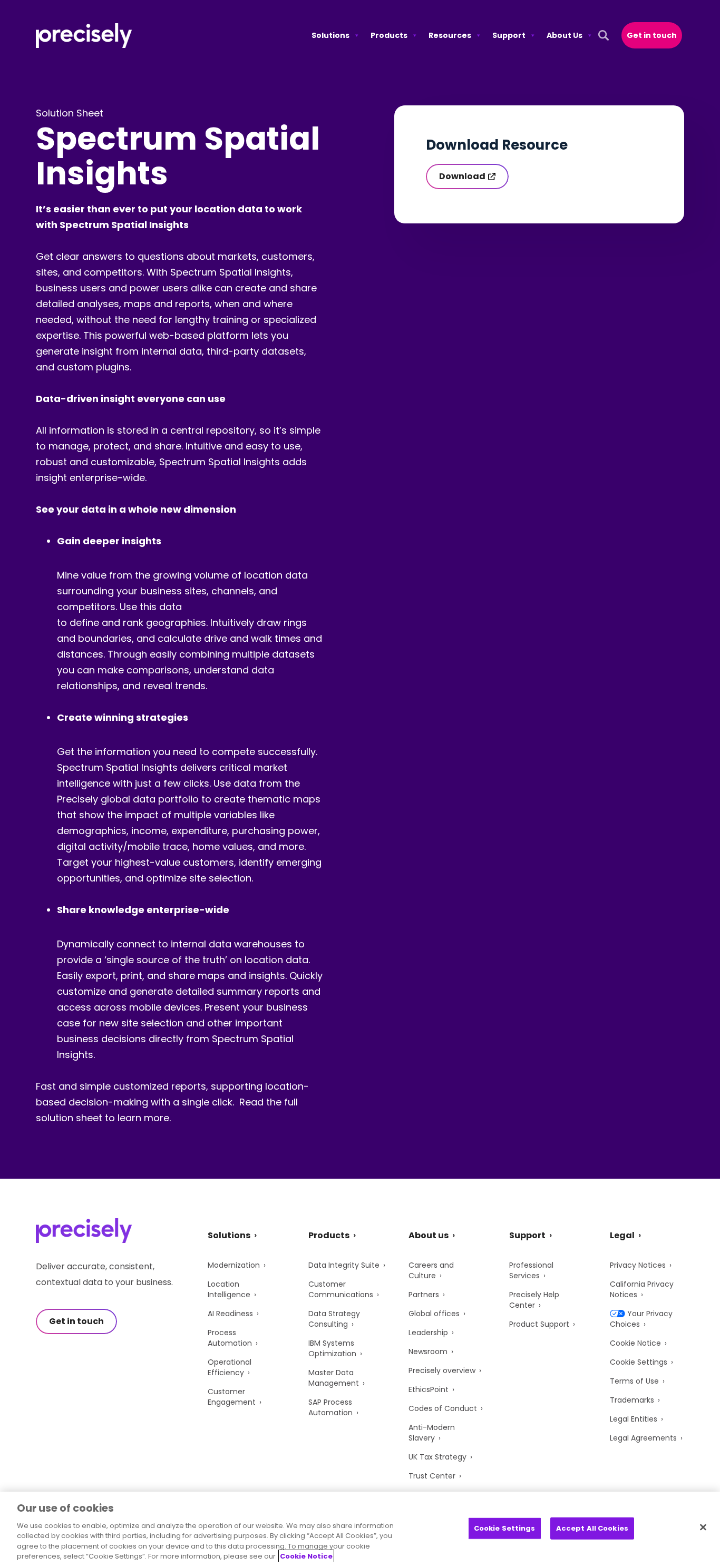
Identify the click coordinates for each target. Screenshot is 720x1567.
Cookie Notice (635, 1343)
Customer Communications (340, 1289)
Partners (423, 1294)
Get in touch (652, 35)
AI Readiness (230, 1313)
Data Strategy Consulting (334, 1318)
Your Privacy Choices (641, 1318)
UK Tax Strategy (437, 1457)
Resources (450, 35)
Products (389, 35)
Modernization (234, 1265)
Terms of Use (634, 1381)
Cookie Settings (638, 1362)
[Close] (703, 1527)
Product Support (539, 1324)
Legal (622, 1235)
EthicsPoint (428, 1389)
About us (428, 1235)
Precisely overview (441, 1370)
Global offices (434, 1313)
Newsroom (427, 1351)
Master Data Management (333, 1377)
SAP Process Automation (330, 1407)
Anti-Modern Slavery (431, 1432)
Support (509, 35)
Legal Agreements (643, 1438)
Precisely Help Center (534, 1299)
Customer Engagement (232, 1396)
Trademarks (632, 1400)
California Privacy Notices (642, 1289)
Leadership (428, 1332)
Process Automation (230, 1337)
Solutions (330, 35)
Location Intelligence (229, 1289)
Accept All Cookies (592, 1528)
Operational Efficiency (229, 1367)
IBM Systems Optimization (332, 1348)
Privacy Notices (638, 1265)
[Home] (84, 35)
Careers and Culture (431, 1270)
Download (462, 176)
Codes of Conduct (442, 1408)
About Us (564, 35)
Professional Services (531, 1270)
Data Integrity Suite (344, 1265)
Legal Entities (633, 1419)
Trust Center (431, 1476)
